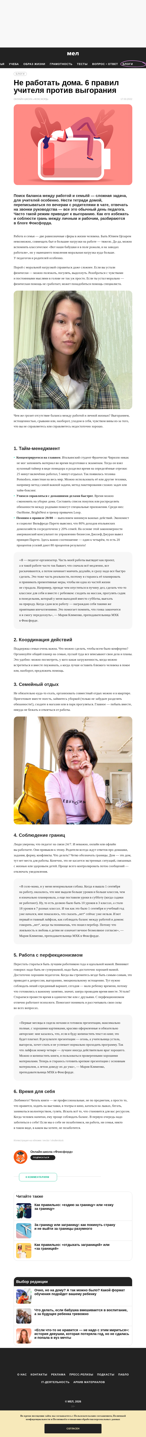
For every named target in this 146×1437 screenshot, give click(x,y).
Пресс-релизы (81, 1374)
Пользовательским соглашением (93, 1415)
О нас (22, 1374)
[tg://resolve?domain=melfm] (41, 1360)
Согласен (73, 1428)
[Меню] (140, 54)
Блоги (128, 64)
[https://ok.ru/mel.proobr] (94, 1360)
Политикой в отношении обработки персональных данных (86, 1419)
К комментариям (37, 1177)
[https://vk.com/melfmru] (62, 1360)
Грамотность (61, 64)
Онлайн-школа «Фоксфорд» (51, 1151)
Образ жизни (34, 64)
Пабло (123, 1374)
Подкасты (105, 1374)
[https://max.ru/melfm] (104, 1360)
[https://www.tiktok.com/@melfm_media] (73, 1360)
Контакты (39, 1374)
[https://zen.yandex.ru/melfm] (52, 1360)
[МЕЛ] (73, 53)
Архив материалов (89, 1382)
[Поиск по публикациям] (4, 54)
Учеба (14, 64)
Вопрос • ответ (105, 64)
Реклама (58, 1374)
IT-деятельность (55, 1382)
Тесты (82, 64)
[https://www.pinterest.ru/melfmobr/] (83, 1360)
